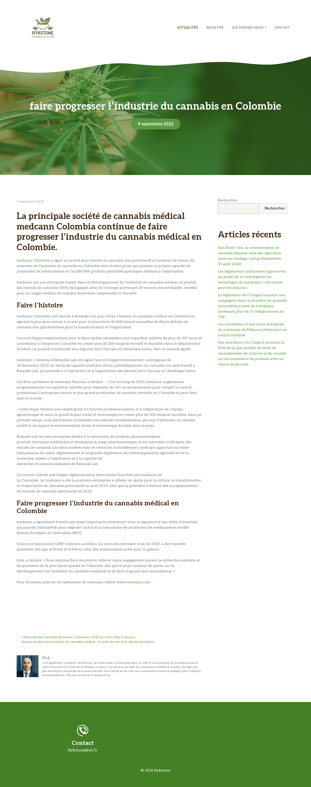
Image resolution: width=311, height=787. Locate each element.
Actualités (187, 27)
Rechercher (227, 200)
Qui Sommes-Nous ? (249, 27)
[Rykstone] (43, 27)
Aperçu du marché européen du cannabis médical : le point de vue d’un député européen (88, 642)
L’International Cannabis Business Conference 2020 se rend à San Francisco (78, 637)
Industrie (215, 27)
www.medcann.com (133, 582)
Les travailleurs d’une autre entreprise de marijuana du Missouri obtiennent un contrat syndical (252, 329)
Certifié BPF (80, 271)
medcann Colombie (33, 260)
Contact (282, 27)
